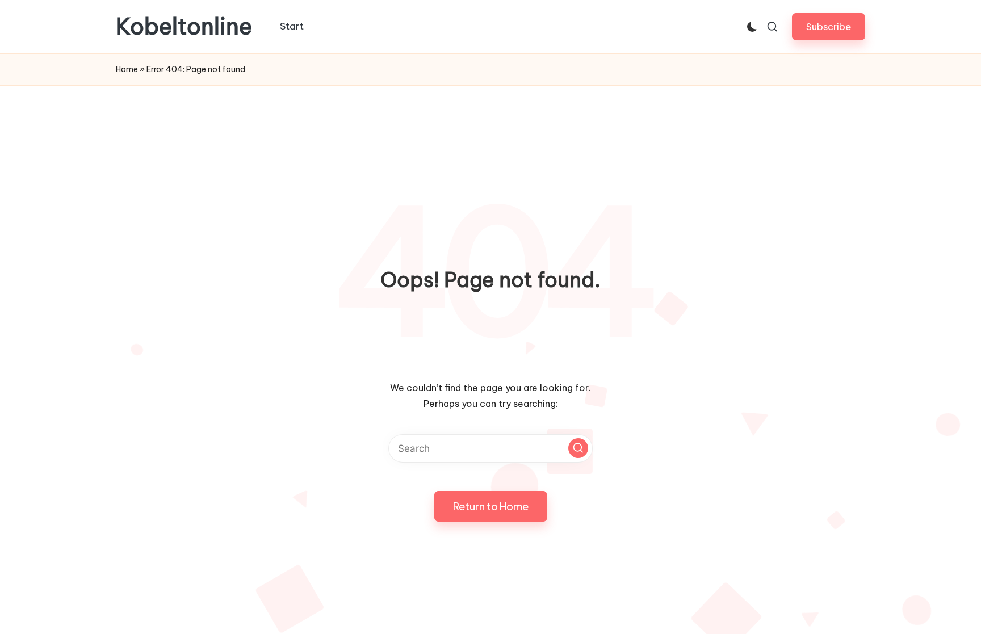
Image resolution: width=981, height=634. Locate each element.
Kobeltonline (184, 26)
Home (127, 69)
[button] (828, 26)
